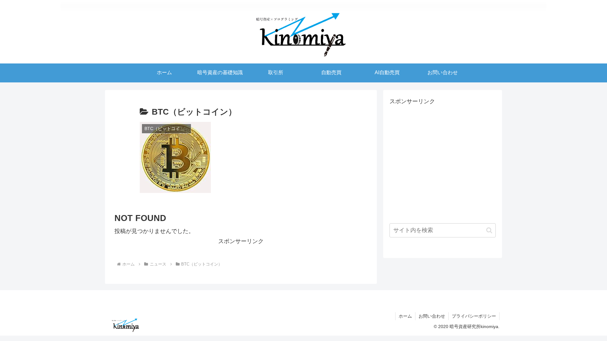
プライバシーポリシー (474, 316)
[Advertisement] (436, 166)
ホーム (405, 316)
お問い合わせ (432, 316)
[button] (489, 230)
